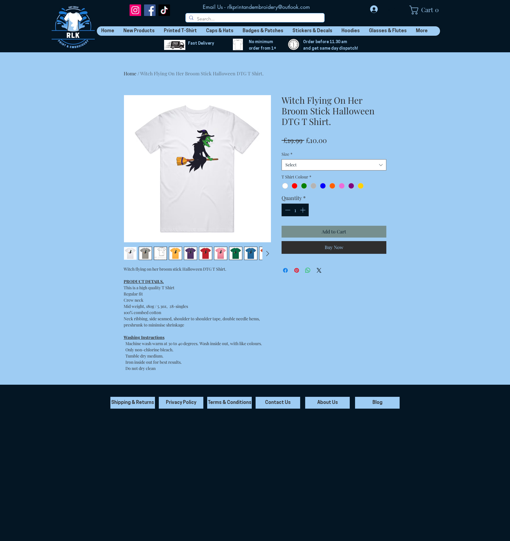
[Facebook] (150, 10)
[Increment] (303, 210)
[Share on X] (319, 270)
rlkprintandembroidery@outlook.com (268, 6)
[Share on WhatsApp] (307, 270)
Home (130, 73)
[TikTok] (164, 10)
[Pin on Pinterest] (296, 270)
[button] (427, 10)
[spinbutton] (295, 210)
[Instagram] (135, 10)
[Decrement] (287, 210)
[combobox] (334, 164)
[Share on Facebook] (285, 270)
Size (287, 154)
